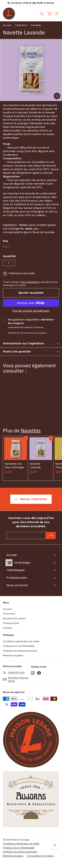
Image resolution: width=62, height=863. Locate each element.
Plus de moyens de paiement (31, 311)
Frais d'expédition (30, 282)
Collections (21, 25)
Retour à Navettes (33, 499)
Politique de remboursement (20, 650)
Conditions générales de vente (21, 641)
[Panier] (49, 14)
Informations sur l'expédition (23, 343)
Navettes (36, 25)
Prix (5, 241)
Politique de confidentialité (18, 646)
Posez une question (17, 351)
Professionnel (11, 623)
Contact (7, 628)
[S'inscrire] (51, 535)
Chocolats (9, 613)
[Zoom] (57, 96)
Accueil (7, 25)
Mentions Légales (13, 655)
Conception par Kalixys (40, 855)
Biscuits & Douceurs (14, 618)
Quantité (9, 256)
